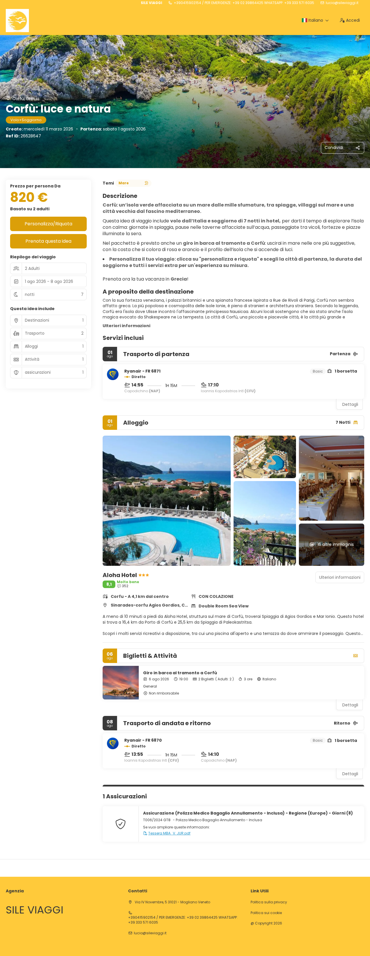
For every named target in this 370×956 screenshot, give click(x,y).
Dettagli (350, 404)
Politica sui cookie (266, 913)
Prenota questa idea (48, 241)
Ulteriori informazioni (126, 326)
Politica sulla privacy (269, 902)
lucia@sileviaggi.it (342, 3)
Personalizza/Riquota (48, 223)
